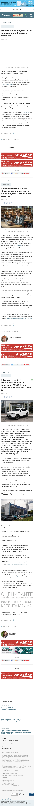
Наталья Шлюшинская (15, 338)
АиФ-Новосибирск (7, 84)
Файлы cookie (5, 777)
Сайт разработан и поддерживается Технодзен (13, 790)
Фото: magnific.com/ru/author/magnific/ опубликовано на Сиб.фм (16, 229)
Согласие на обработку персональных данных (12, 775)
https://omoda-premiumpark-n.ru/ (17, 564)
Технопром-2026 (16, 9)
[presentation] (0, 9)
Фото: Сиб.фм (4, 65)
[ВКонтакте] (2, 203)
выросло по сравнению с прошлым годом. (19, 318)
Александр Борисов (14, 146)
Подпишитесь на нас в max (10, 139)
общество (6, 184)
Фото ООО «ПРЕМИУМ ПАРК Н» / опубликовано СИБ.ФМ (14, 423)
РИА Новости (18, 245)
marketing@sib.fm (6, 748)
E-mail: (8, 743)
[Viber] (9, 203)
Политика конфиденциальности (9, 773)
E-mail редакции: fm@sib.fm (8, 784)
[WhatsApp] (7, 203)
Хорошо (29, 803)
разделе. (17, 577)
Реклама (4, 738)
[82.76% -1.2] (16, 15)
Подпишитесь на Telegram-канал (18, 67)
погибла (27, 112)
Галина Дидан (12, 633)
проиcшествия (7, 26)
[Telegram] (11, 203)
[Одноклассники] (4, 203)
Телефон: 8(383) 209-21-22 (10, 740)
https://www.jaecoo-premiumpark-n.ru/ (19, 562)
